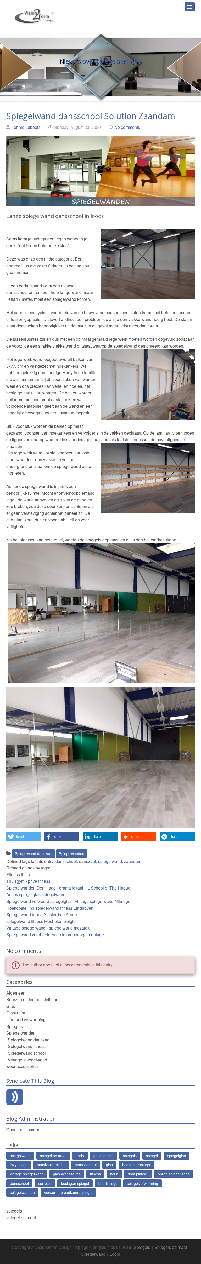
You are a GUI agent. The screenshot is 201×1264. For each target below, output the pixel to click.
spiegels (130, 1155)
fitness (95, 1173)
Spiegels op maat (170, 1247)
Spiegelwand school (27, 1053)
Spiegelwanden (71, 853)
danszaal (87, 861)
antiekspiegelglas (51, 1164)
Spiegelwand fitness (27, 1046)
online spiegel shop (174, 1173)
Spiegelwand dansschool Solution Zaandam (90, 116)
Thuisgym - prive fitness (28, 881)
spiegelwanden (22, 1192)
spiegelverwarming (142, 1183)
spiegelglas (176, 1155)
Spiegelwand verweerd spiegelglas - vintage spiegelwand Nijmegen (69, 901)
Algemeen (15, 993)
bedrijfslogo (108, 1183)
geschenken (103, 1155)
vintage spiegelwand (27, 1173)
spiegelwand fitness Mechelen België (41, 921)
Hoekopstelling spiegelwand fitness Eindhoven (49, 908)
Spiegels (14, 1026)
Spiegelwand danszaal (33, 853)
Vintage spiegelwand (27, 1060)
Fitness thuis (18, 874)
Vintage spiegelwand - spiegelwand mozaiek (48, 928)
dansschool (66, 861)
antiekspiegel (86, 1164)
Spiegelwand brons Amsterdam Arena (41, 914)
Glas (10, 1006)
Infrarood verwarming (26, 1020)
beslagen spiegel (75, 1183)
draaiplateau (138, 1173)
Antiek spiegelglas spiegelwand (35, 894)
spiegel (152, 1155)
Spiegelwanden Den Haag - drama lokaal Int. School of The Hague (68, 888)
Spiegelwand (93, 1254)
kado (80, 1155)
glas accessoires (67, 1173)
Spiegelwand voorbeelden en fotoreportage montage (55, 935)
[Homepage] (34, 13)
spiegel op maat (53, 1155)
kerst (114, 1173)
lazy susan (18, 1164)
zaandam (132, 861)
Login (115, 1254)
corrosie (45, 1183)
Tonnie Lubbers (26, 127)
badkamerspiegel (136, 1164)
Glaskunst (15, 1013)
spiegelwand (110, 861)
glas (109, 1164)
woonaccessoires (22, 1066)
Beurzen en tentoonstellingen (33, 999)
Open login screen (23, 1130)
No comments (127, 127)
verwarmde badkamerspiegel (68, 1192)
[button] (23, 836)
